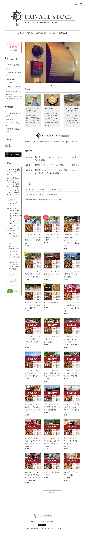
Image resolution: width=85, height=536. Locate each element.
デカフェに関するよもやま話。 (36, 194)
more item (52, 492)
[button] (41, 33)
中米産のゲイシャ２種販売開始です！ (38, 199)
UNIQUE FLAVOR (13, 87)
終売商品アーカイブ (14, 99)
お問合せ (10, 119)
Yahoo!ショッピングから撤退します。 (38, 189)
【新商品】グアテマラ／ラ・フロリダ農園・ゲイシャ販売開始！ (56, 165)
